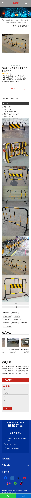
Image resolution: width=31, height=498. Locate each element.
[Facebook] (5, 478)
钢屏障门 (15, 323)
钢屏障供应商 (7, 316)
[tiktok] (21, 483)
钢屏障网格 (6, 323)
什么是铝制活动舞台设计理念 (22, 366)
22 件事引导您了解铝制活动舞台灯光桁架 (8, 366)
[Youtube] (25, 478)
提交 (7, 408)
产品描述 (5, 104)
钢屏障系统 (17, 316)
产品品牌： (6, 98)
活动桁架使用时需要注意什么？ (22, 368)
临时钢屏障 (6, 313)
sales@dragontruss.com (13, 448)
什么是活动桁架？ (7, 371)
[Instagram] (9, 483)
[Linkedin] (12, 478)
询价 (12, 88)
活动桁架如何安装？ (22, 371)
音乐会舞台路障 (17, 319)
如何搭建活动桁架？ (8, 373)
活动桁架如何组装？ (22, 373)
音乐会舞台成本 (7, 326)
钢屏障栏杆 (6, 319)
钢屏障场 (15, 313)
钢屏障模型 (24, 323)
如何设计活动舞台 (7, 368)
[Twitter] (18, 478)
